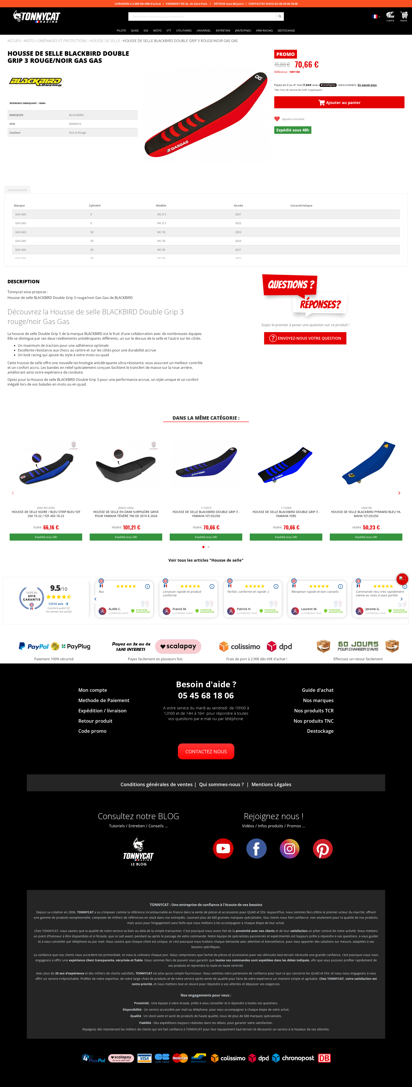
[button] (146, 114)
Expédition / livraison (102, 710)
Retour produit (95, 721)
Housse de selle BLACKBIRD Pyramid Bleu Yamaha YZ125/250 (366, 514)
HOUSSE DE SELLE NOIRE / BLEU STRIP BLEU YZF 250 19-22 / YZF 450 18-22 (46, 514)
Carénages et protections (62, 41)
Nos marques (318, 700)
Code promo (92, 731)
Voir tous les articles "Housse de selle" (206, 560)
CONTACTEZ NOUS (206, 751)
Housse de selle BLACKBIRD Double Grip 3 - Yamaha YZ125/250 (206, 514)
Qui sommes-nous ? (221, 784)
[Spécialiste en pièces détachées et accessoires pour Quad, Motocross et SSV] (36, 16)
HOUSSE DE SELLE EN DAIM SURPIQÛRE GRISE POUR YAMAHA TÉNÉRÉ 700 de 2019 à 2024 (126, 514)
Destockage (320, 731)
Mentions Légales (271, 784)
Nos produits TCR (314, 710)
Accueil (14, 40)
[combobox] (206, 16)
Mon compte (92, 690)
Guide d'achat (318, 690)
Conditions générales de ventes (157, 784)
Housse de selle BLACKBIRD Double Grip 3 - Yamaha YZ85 (286, 514)
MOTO (29, 41)
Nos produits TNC (314, 721)
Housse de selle (105, 41)
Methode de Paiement (103, 700)
